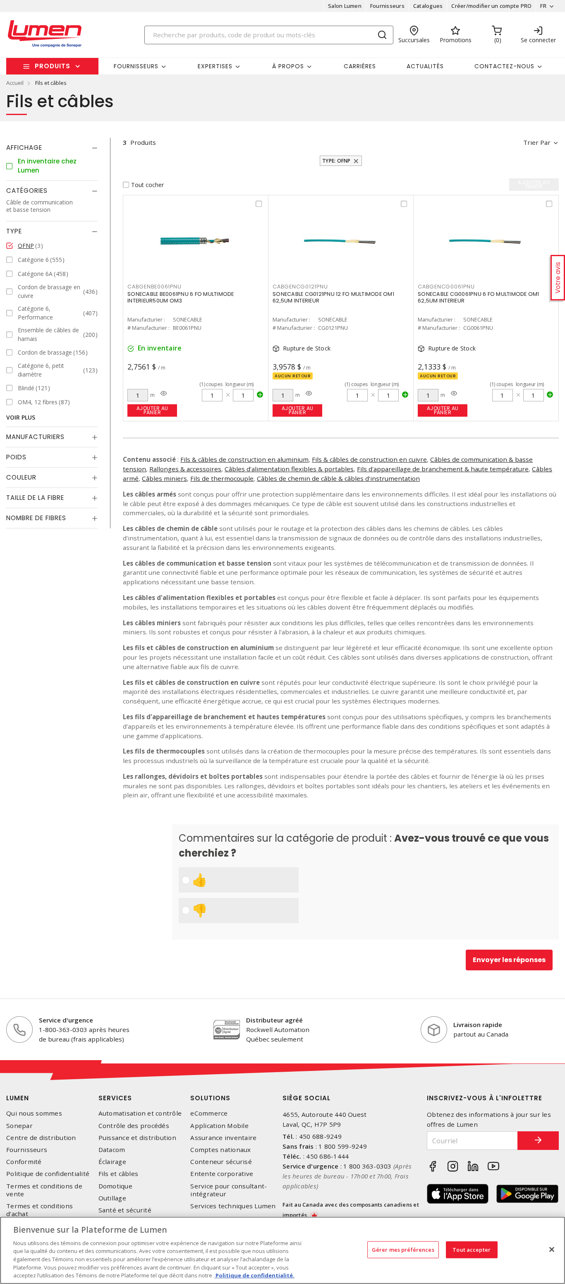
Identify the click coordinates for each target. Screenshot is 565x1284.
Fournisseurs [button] (136, 66)
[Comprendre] (163, 393)
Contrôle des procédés (133, 1126)
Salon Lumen (345, 6)
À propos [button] (288, 66)
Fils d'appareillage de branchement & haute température (443, 469)
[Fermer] (552, 1249)
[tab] (52, 148)
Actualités (425, 66)
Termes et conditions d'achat (39, 1210)
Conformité (24, 1162)
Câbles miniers (164, 478)
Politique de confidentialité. (254, 1275)
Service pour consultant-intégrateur (228, 1190)
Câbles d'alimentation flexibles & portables (289, 469)
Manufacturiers (35, 437)
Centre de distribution (41, 1138)
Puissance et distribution (137, 1138)
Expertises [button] (215, 66)
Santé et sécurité (124, 1210)
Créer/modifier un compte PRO (491, 6)
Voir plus (20, 418)
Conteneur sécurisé (221, 1162)
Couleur (21, 477)
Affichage (24, 147)
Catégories (27, 191)
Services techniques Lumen (232, 1206)
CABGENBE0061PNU (154, 286)
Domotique (115, 1186)
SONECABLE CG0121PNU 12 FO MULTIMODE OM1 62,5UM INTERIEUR (333, 297)
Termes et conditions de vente (44, 1190)
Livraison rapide (477, 1024)
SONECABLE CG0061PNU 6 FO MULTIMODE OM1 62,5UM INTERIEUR (478, 297)
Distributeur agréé (274, 1020)
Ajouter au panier (152, 410)
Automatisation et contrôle (140, 1113)
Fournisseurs (387, 6)
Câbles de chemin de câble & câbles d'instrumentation (338, 478)
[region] (282, 1250)
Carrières (360, 66)
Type (14, 231)
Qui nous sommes (34, 1113)
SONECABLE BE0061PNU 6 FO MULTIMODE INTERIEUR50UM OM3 (180, 297)
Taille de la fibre (35, 498)
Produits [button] (52, 66)
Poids (16, 457)
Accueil (15, 82)
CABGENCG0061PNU (446, 286)
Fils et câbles (118, 1174)
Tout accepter (471, 1249)
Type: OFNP (336, 160)
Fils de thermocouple (222, 478)
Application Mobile (219, 1126)
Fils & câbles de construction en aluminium (244, 459)
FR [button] (543, 6)
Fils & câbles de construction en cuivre (369, 459)
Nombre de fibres (36, 518)
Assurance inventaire (223, 1138)
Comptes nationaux (220, 1150)
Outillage (112, 1198)
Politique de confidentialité (47, 1174)
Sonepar (19, 1126)
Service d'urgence (66, 1020)
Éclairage (112, 1162)
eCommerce (208, 1113)
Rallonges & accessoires (185, 469)
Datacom (111, 1150)
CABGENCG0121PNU (300, 286)
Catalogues (428, 6)
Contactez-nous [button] (504, 66)
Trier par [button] (537, 142)
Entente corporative (221, 1174)
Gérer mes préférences (403, 1249)
